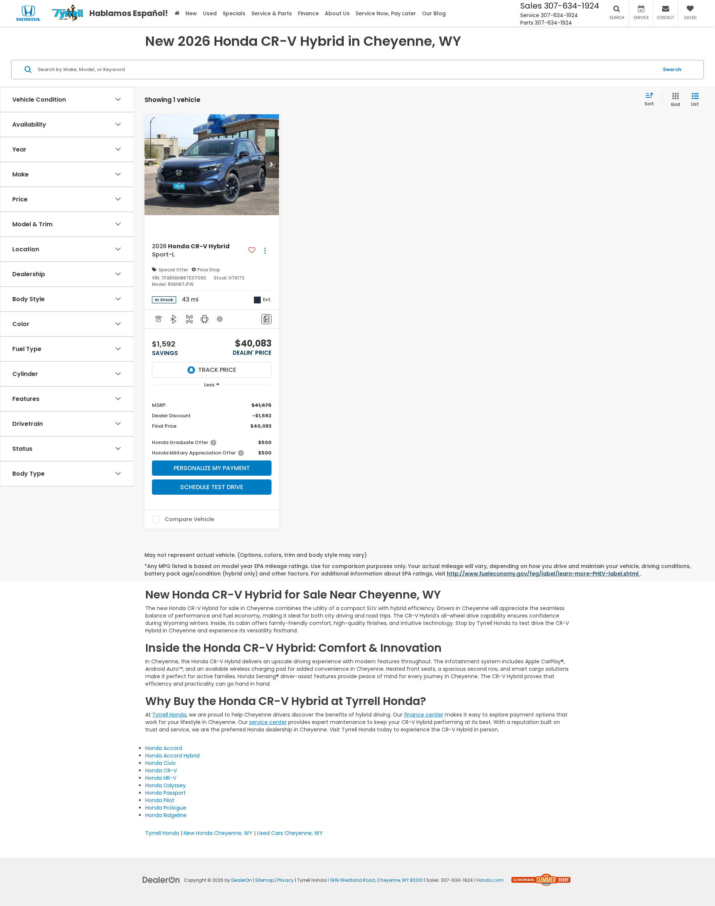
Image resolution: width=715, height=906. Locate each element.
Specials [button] (234, 13)
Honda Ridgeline (166, 815)
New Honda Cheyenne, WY (218, 833)
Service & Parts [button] (271, 13)
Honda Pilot (159, 800)
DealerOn (241, 880)
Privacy (285, 880)
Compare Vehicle (189, 519)
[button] (271, 165)
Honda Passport (165, 793)
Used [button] (210, 13)
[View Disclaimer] (220, 319)
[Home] (177, 13)
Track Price (217, 370)
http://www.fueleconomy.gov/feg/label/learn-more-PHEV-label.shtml (543, 573)
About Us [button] (337, 13)
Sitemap (264, 880)
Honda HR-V (160, 778)
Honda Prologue (165, 807)
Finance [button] (308, 13)
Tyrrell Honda (169, 714)
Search (672, 69)
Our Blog (434, 13)
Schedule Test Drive (211, 487)
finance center (423, 714)
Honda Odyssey (165, 785)
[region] (211, 425)
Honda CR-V (161, 770)
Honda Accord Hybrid (172, 755)
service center (268, 722)
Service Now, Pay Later (386, 13)
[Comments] (266, 319)
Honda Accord (163, 748)
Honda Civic (160, 763)
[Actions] (264, 250)
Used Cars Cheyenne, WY (290, 833)
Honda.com (490, 880)
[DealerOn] (161, 879)
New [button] (191, 13)
